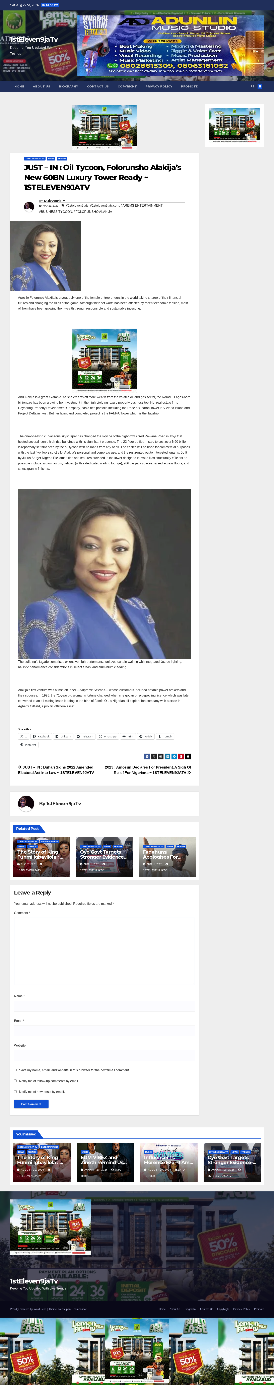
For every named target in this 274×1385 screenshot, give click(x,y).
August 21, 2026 (33, 1169)
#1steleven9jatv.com (104, 205)
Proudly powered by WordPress (28, 1309)
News (51, 158)
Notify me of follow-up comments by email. (49, 1081)
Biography (68, 86)
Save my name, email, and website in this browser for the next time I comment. (74, 1070)
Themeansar (79, 1309)
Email (19, 1021)
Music (85, 1152)
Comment (22, 913)
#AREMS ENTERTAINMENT (142, 205)
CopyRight (127, 86)
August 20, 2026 (96, 1169)
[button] (252, 86)
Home (19, 86)
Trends (62, 158)
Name (19, 996)
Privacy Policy (159, 86)
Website (20, 1045)
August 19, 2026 (223, 1169)
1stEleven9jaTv (34, 39)
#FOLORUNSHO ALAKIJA (93, 211)
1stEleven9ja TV (34, 158)
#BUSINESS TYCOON (55, 211)
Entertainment (49, 841)
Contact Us (98, 86)
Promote (189, 86)
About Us (41, 86)
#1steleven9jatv (77, 205)
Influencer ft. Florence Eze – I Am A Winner (166, 1162)
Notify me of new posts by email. (42, 1092)
